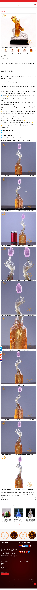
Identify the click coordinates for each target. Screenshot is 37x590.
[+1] (12, 71)
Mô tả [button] (2, 74)
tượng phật (3, 495)
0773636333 (8, 553)
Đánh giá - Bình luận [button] (4, 499)
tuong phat (32, 494)
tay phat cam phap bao (14, 494)
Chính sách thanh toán (4, 569)
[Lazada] (1, 360)
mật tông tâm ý (32, 492)
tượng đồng (16, 495)
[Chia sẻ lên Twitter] (7, 71)
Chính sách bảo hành (4, 567)
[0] (34, 5)
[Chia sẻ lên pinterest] (9, 71)
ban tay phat (6, 492)
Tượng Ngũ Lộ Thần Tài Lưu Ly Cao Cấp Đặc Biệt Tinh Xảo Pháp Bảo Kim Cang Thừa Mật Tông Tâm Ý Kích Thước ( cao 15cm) (6, 522)
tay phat (8, 494)
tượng (23, 494)
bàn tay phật (11, 492)
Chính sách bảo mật (4, 564)
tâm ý (5, 494)
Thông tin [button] (2, 497)
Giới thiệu (2, 563)
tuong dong (27, 494)
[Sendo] (1, 357)
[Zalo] (1, 350)
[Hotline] (1, 348)
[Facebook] (1, 353)
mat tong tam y (25, 492)
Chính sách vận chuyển (5, 568)
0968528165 (13, 553)
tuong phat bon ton (10, 495)
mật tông (20, 492)
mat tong (16, 492)
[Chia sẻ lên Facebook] (5, 71)
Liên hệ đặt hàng (4, 572)
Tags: (2, 492)
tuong (21, 494)
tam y (2, 494)
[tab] (18, 74)
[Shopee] (1, 355)
